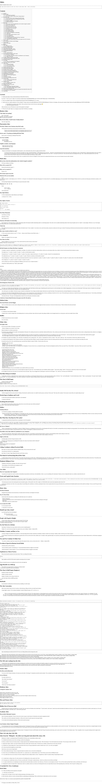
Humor (25, 6)
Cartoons (33, 6)
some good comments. (63, 102)
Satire (29, 6)
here (3, 280)
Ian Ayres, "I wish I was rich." (7, 98)
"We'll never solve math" (6, 108)
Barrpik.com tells (5, 150)
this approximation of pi (7, 279)
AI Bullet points (4, 96)
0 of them (44, 275)
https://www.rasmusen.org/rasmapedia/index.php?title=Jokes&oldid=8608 (18, 778)
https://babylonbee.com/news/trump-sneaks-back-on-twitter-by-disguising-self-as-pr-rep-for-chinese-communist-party (19, 656)
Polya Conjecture (7, 274)
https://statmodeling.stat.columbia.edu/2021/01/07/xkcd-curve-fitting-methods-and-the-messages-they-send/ (19, 651)
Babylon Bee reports (5, 654)
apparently (49, 535)
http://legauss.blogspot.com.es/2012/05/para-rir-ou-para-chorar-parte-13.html (16, 181)
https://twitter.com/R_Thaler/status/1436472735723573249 (18, 520)
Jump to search (9, 4)
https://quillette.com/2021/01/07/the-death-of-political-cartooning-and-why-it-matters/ (16, 559)
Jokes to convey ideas (20, 6)
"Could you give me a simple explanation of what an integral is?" (13, 102)
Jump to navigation (3, 4)
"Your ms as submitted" (6, 100)
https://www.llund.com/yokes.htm (11, 330)
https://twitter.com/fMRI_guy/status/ (12, 578)
